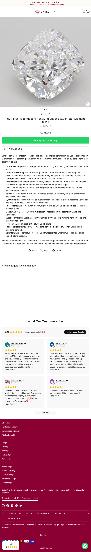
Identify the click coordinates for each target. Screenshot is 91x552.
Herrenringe (7, 483)
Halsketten (6, 455)
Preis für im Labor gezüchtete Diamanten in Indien (33, 513)
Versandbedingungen (11, 431)
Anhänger (6, 451)
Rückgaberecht (8, 435)
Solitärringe (7, 466)
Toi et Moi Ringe (9, 479)
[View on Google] (7, 344)
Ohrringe (5, 447)
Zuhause (45, 114)
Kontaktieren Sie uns (10, 427)
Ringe (4, 443)
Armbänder (6, 459)
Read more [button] (10, 369)
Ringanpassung (13, 149)
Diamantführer (11, 519)
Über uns (6, 423)
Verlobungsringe (9, 470)
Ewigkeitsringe (8, 475)
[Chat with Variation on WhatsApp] (85, 546)
